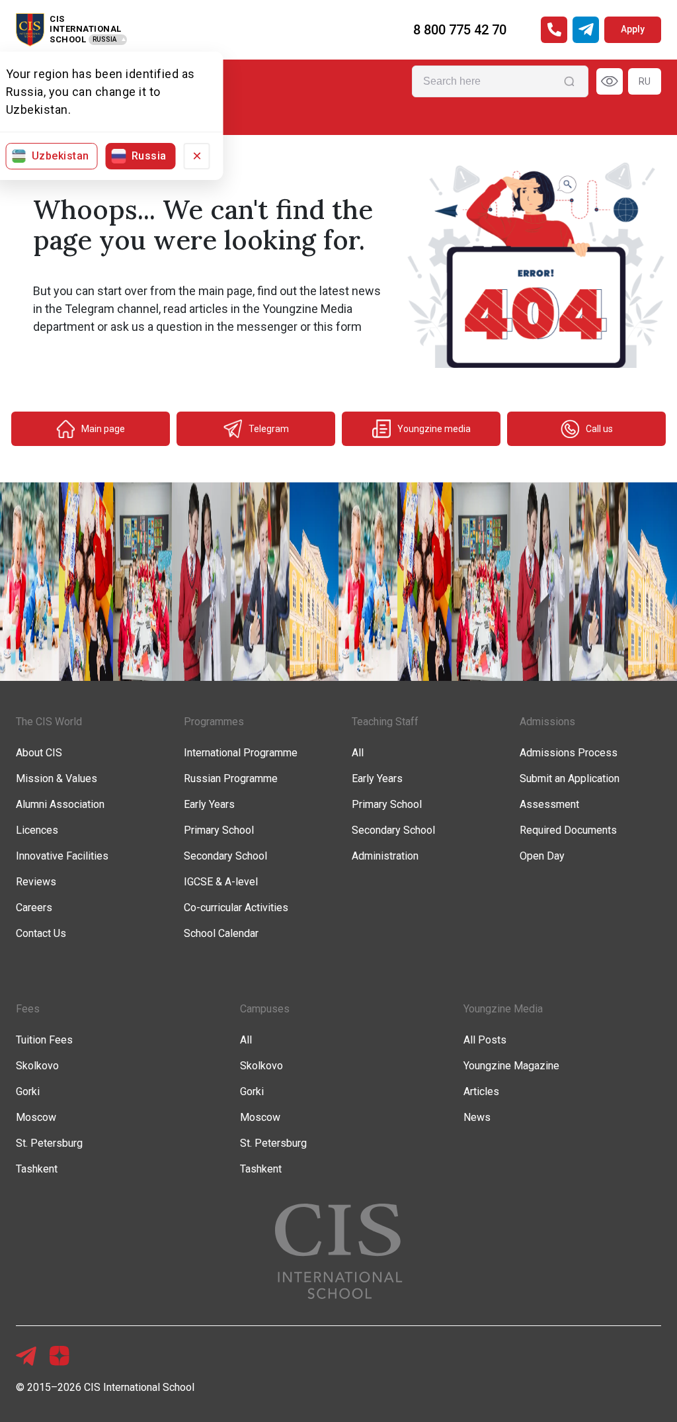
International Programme (241, 752)
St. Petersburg (49, 1143)
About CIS (39, 752)
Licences (37, 830)
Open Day (542, 856)
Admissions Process (568, 752)
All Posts (484, 1040)
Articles (481, 1091)
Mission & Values (56, 778)
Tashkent (37, 1169)
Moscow (36, 1117)
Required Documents (568, 830)
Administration (385, 856)
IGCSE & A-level (221, 881)
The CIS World (49, 721)
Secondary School (225, 856)
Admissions (547, 721)
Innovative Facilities (62, 856)
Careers (34, 907)
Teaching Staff (385, 721)
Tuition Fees (44, 1040)
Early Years (209, 804)
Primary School (219, 830)
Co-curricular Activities (236, 907)
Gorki (28, 1091)
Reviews (36, 881)
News (477, 1117)
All (358, 752)
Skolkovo (37, 1065)
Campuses (265, 1008)
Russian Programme (231, 778)
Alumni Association (60, 804)
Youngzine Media (503, 1008)
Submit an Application (569, 778)
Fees (28, 1008)
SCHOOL (68, 39)
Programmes (214, 721)
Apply (633, 29)
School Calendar (221, 933)
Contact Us (41, 933)
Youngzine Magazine (511, 1065)
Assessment (549, 804)
